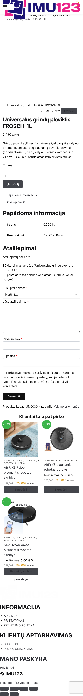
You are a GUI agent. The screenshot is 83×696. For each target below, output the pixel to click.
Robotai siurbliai (14, 463)
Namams (9, 460)
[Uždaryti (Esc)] (4, 689)
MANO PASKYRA (23, 658)
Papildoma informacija (22, 195)
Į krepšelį (69, 110)
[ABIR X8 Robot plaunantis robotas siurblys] (21, 439)
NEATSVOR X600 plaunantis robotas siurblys (17, 550)
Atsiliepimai (16, 202)
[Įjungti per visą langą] (23, 689)
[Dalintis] (14, 689)
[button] (7, 667)
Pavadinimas (12, 339)
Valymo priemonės (66, 406)
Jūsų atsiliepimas (16, 301)
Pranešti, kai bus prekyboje (21, 572)
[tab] (43, 195)
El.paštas (10, 356)
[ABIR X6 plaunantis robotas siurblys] (61, 439)
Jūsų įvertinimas (15, 288)
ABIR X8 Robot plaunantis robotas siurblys (17, 473)
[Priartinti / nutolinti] (33, 689)
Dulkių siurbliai (26, 460)
